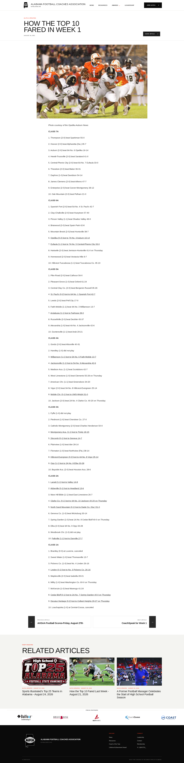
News (92, 5)
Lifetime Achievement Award (117, 747)
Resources (103, 5)
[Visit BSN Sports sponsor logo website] (74, 717)
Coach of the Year (114, 744)
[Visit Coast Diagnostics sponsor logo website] (146, 717)
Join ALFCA (153, 5)
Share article (151, 33)
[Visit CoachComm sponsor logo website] (110, 717)
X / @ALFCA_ (141, 747)
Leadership (129, 5)
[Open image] (92, 81)
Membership (141, 744)
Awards (116, 5)
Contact (139, 741)
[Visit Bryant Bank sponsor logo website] (38, 717)
